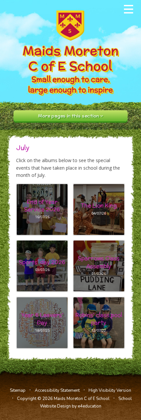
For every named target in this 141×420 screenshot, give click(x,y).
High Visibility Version (110, 390)
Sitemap (18, 390)
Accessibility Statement (57, 390)
